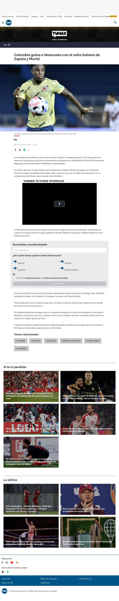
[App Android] (8, 571)
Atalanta (35, 341)
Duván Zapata (92, 341)
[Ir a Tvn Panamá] (58, 22)
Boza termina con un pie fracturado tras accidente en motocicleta (84, 510)
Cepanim (34, 16)
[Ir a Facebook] (3, 562)
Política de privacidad (48, 579)
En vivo (114, 16)
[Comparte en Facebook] (15, 150)
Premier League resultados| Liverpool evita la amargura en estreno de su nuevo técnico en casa (30, 396)
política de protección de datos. (56, 278)
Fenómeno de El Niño (54, 16)
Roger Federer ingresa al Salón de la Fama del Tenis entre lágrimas (87, 542)
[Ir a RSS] (18, 562)
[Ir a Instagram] (7, 562)
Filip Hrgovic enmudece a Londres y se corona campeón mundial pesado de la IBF (30, 542)
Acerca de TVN (7, 583)
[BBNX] (4, 591)
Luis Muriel (21, 348)
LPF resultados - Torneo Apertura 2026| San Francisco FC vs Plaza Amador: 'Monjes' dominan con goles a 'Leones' (29, 509)
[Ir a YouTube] (12, 562)
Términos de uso (85, 579)
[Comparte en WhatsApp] (24, 150)
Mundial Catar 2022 (71, 341)
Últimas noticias (8, 16)
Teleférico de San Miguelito (101, 16)
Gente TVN (6, 579)
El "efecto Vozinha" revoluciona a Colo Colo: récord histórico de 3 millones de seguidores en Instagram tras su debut (31, 461)
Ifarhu (42, 16)
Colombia (20, 341)
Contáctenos (45, 583)
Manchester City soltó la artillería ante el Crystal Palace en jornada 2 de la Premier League (88, 397)
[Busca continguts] (115, 23)
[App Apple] (3, 571)
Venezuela (68, 16)
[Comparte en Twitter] (20, 150)
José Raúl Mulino (22, 16)
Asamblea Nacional (81, 16)
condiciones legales (32, 278)
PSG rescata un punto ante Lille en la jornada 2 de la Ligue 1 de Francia (30, 429)
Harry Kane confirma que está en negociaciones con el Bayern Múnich (88, 429)
